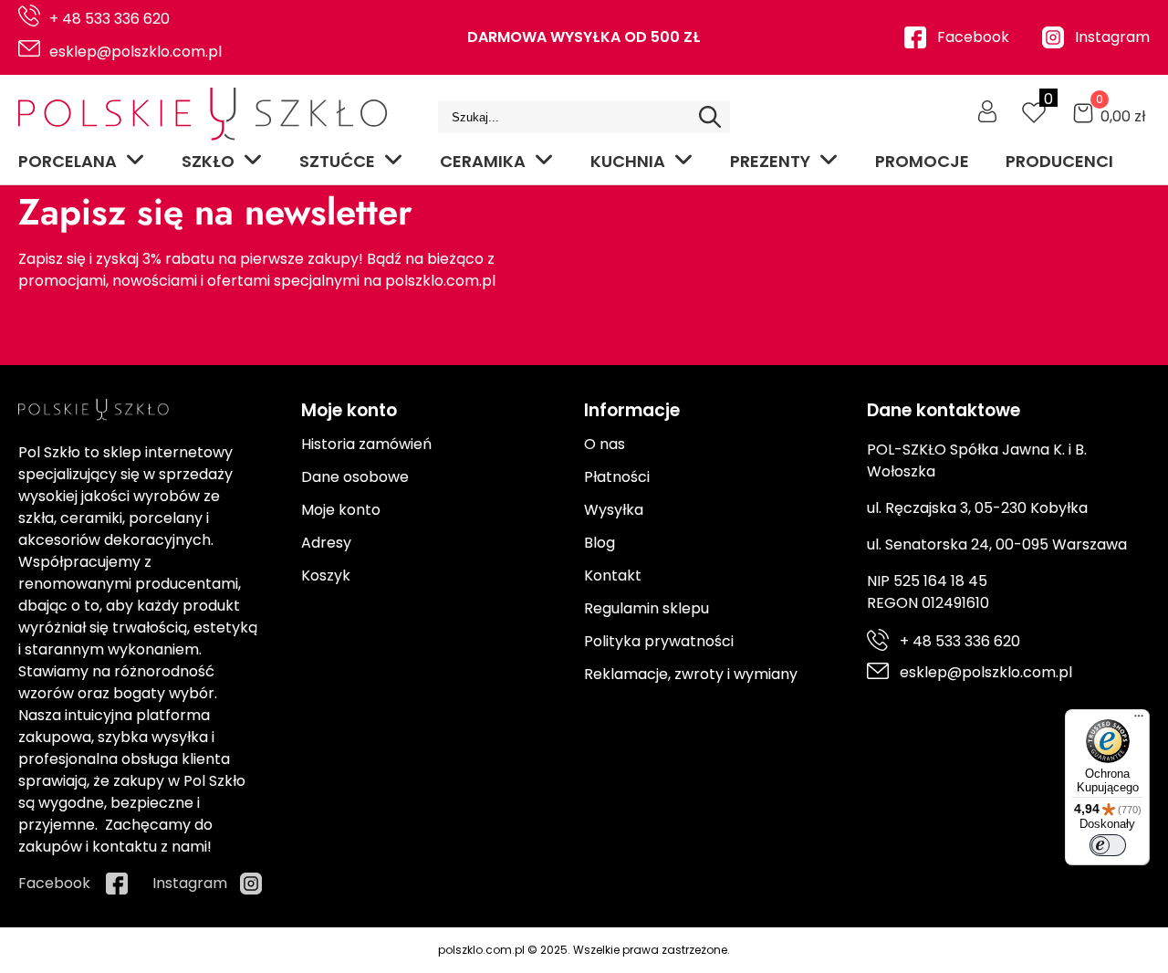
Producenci (1059, 161)
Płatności (617, 476)
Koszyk (325, 575)
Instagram (1112, 36)
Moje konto (341, 509)
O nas (604, 444)
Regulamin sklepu (646, 608)
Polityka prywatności (659, 641)
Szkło (208, 161)
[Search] (710, 117)
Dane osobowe (355, 476)
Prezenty (770, 161)
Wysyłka (613, 509)
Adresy (326, 542)
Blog (599, 542)
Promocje (922, 161)
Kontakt (612, 575)
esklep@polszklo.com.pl (135, 51)
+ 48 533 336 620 (109, 18)
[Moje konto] (987, 111)
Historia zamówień (366, 444)
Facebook (973, 36)
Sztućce (337, 161)
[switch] (1108, 845)
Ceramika (483, 161)
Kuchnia (627, 161)
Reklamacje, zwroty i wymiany (691, 674)
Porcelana (67, 161)
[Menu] (1139, 720)
